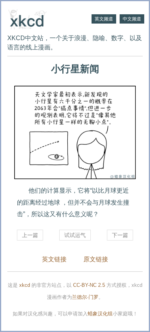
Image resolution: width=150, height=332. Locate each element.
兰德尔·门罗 (85, 297)
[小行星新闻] (75, 133)
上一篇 (30, 235)
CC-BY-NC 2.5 (89, 285)
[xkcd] (41, 18)
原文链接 (95, 259)
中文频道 (132, 19)
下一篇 (120, 235)
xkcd (24, 285)
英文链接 (54, 259)
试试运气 (75, 235)
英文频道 (104, 19)
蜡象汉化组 (100, 314)
